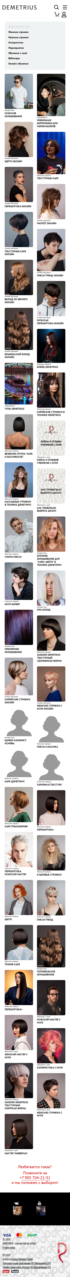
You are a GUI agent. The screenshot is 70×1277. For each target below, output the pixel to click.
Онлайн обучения (18, 63)
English (6, 1271)
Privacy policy (9, 1247)
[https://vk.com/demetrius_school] (16, 1203)
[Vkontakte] (17, 1210)
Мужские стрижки (18, 37)
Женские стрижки (18, 32)
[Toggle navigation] (64, 7)
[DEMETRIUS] (62, 1253)
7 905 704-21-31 (36, 1177)
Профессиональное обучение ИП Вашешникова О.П (27, 1267)
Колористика (15, 42)
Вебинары (14, 58)
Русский (15, 1271)
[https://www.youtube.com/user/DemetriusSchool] (39, 1203)
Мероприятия (16, 47)
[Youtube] (40, 1210)
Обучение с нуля (17, 53)
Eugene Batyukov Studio (22, 1259)
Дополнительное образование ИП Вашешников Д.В (27, 1263)
